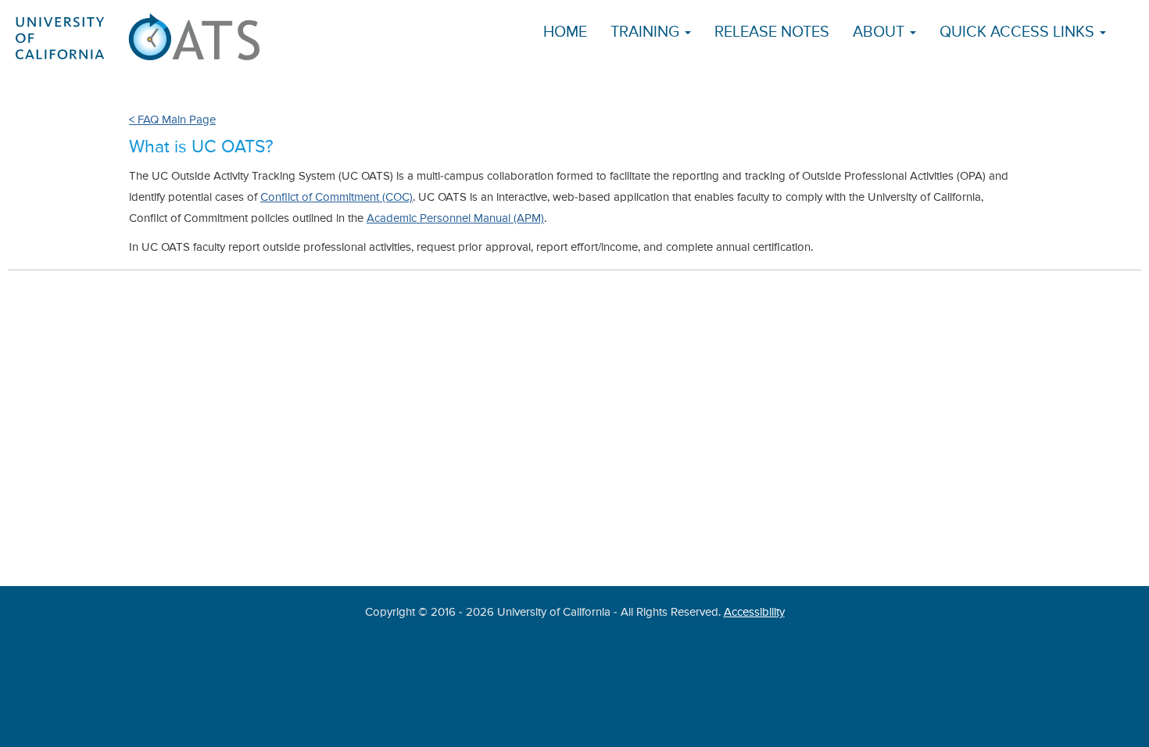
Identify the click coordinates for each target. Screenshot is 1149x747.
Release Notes (771, 32)
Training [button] (646, 32)
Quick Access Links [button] (1019, 32)
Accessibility (754, 612)
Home (565, 32)
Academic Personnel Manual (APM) (455, 218)
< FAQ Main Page (172, 120)
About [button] (880, 32)
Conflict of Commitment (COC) (336, 197)
